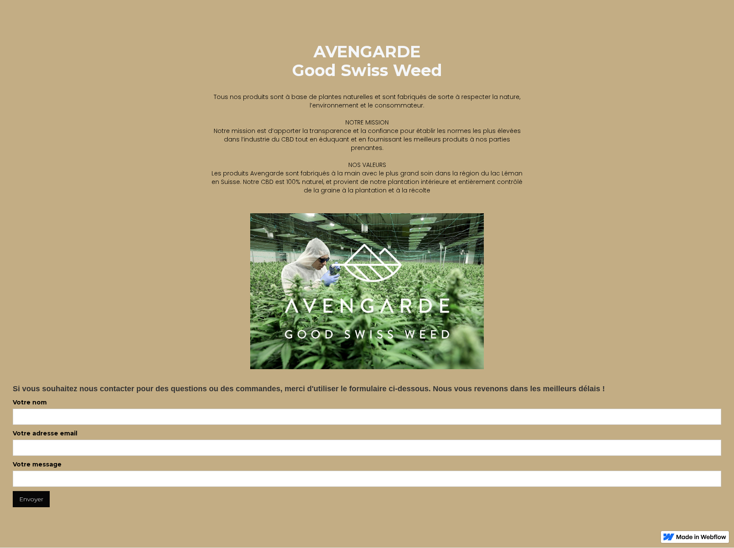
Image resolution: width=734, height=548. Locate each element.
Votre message (37, 464)
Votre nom (30, 402)
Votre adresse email (45, 433)
